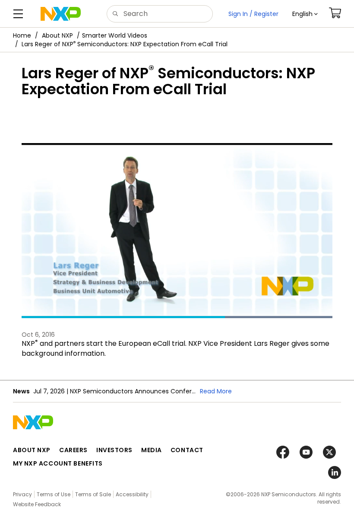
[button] (305, 14)
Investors (114, 450)
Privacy (22, 494)
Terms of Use (53, 494)
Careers (73, 450)
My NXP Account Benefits (58, 463)
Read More (216, 391)
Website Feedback (37, 504)
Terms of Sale (93, 494)
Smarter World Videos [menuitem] (114, 35)
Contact (187, 450)
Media (151, 450)
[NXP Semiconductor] (61, 13)
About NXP (57, 35)
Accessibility (132, 494)
